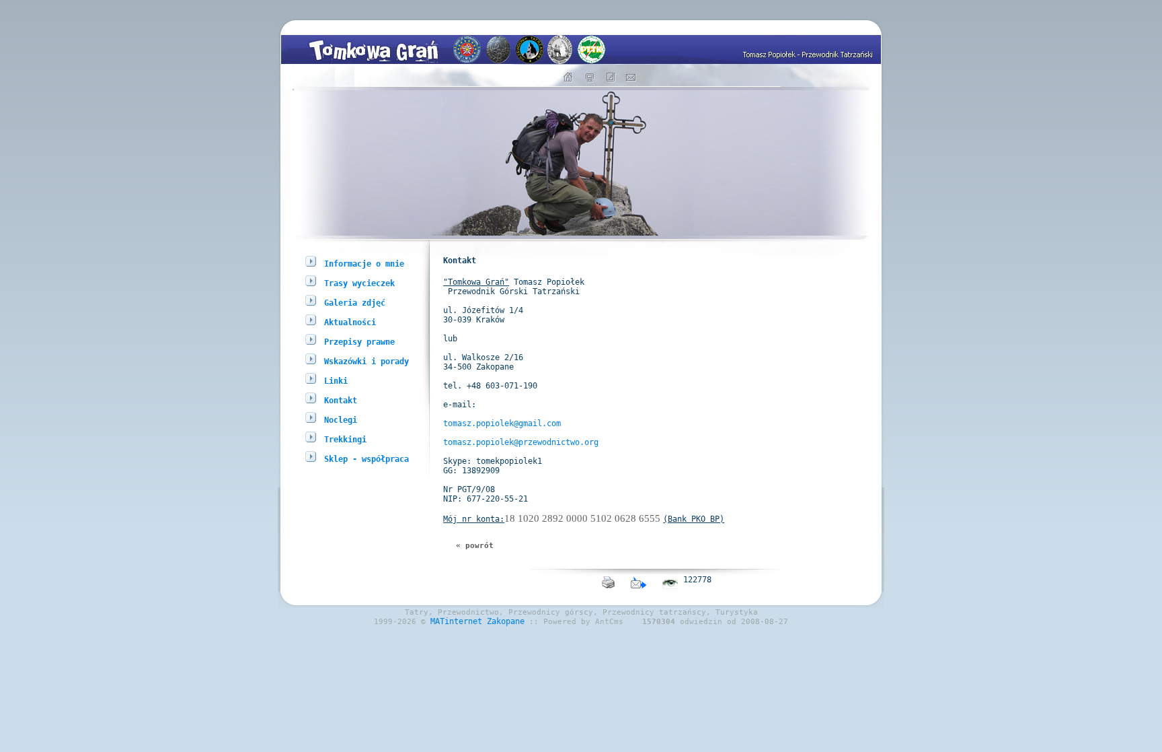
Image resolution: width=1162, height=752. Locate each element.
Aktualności (350, 322)
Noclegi (340, 420)
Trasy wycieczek (359, 283)
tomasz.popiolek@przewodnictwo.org (520, 442)
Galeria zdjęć (354, 303)
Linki (336, 381)
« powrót (475, 545)
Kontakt (340, 400)
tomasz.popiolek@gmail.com (502, 423)
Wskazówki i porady (366, 361)
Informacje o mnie (364, 264)
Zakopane (506, 621)
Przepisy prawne (359, 342)
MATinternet (456, 621)
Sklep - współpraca (366, 459)
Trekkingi (345, 439)
